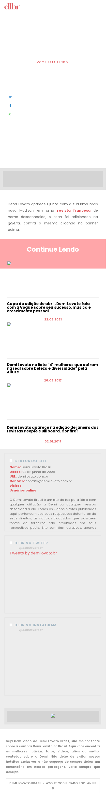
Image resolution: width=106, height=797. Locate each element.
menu (53, 7)
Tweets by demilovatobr (33, 553)
